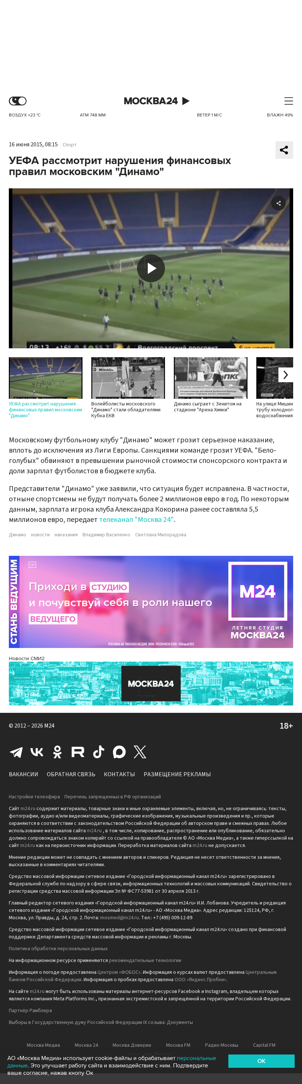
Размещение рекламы (177, 774)
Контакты (119, 774)
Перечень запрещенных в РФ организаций (112, 797)
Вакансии (23, 774)
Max (119, 752)
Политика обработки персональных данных (58, 948)
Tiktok (98, 752)
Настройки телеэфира (34, 797)
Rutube (78, 752)
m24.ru (28, 808)
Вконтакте (36, 752)
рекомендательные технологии (145, 960)
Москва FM (178, 1045)
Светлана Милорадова (160, 534)
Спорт (70, 145)
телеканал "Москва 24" (136, 520)
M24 (49, 726)
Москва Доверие (132, 1045)
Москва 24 (151, 101)
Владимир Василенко (106, 534)
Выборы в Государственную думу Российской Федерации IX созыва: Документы (101, 1022)
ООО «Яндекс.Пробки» (200, 979)
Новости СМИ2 (27, 658)
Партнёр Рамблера (30, 1010)
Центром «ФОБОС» (119, 972)
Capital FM (264, 1045)
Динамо (17, 534)
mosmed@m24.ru (119, 917)
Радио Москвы (221, 1045)
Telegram (16, 752)
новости (40, 534)
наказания (66, 534)
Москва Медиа (43, 1045)
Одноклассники (57, 752)
